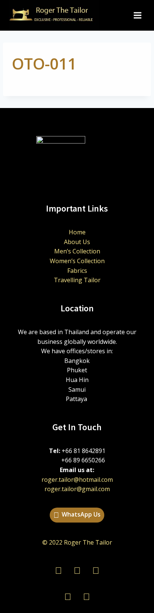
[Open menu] (137, 15)
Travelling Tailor (77, 280)
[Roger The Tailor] (54, 15)
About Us (77, 242)
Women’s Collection (77, 261)
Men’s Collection (77, 251)
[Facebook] (86, 596)
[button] (77, 515)
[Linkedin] (67, 596)
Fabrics (77, 271)
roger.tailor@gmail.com (77, 489)
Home (77, 232)
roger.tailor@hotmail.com (77, 479)
